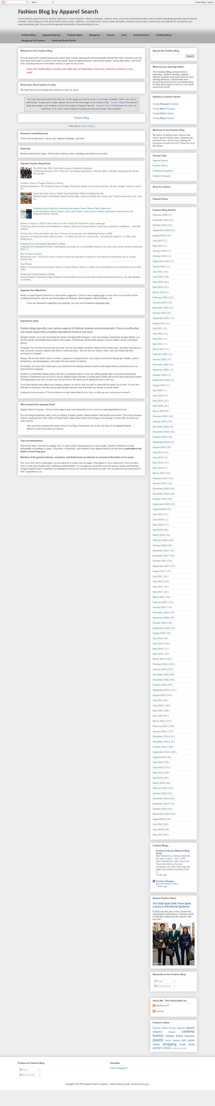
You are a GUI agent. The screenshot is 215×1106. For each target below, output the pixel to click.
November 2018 (161, 493)
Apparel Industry (52, 35)
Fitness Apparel (177, 1028)
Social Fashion (141, 35)
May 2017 (158, 586)
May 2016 (158, 648)
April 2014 (158, 778)
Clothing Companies (163, 170)
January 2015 (160, 731)
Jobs (124, 35)
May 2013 (158, 834)
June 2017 (158, 581)
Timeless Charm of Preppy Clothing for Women (41, 183)
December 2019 (161, 426)
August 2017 (159, 571)
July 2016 (158, 638)
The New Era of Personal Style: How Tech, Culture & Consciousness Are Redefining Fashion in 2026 (66, 233)
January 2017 (160, 607)
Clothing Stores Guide (64, 40)
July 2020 (158, 390)
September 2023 (161, 230)
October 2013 (160, 809)
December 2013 (161, 798)
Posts (159, 981)
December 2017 (161, 550)
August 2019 (159, 447)
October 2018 (160, 499)
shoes (156, 1044)
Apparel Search (104, 105)
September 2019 (161, 442)
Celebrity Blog (163, 35)
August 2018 (159, 509)
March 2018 (159, 535)
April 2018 (158, 530)
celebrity (188, 1031)
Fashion (160, 1011)
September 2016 (161, 628)
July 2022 (158, 271)
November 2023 (161, 220)
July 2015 (158, 700)
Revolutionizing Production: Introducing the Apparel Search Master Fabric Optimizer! (71, 208)
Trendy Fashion (166, 104)
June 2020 (158, 395)
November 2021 (161, 307)
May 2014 (158, 772)
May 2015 (158, 710)
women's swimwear (179, 1048)
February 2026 (160, 215)
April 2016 (158, 654)
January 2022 (160, 302)
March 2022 (159, 292)
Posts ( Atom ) (88, 126)
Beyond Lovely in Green (167, 884)
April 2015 (158, 715)
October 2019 (160, 437)
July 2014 (158, 762)
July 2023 (158, 240)
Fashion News (75, 35)
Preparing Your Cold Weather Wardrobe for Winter (42, 244)
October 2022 (160, 256)
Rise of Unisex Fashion (31, 254)
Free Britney (26, 264)
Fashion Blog (28, 35)
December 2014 (161, 736)
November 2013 (161, 803)
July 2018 (158, 514)
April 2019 (158, 468)
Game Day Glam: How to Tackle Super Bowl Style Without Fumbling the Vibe (68, 193)
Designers (94, 35)
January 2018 (160, 545)
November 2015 (161, 679)
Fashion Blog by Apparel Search (58, 12)
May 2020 (158, 401)
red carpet (188, 1040)
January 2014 (160, 793)
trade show (187, 1044)
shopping (169, 1044)
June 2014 (158, 767)
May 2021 (158, 338)
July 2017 (158, 576)
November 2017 (161, 555)
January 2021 (160, 359)
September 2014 (161, 752)
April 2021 (158, 344)
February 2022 (160, 297)
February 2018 (160, 540)
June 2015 (158, 705)
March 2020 (159, 411)
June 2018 (158, 519)
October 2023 (160, 225)
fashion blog (54, 377)
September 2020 (161, 380)
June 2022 (158, 276)
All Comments (163, 986)
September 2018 (161, 504)
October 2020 (160, 375)
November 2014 (161, 741)
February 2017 (160, 602)
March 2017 (159, 597)
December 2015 (161, 674)
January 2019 (160, 483)
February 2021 (160, 354)
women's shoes (162, 1047)
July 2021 (158, 328)
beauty (172, 1032)
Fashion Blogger (165, 881)
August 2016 (159, 633)
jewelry (158, 1040)
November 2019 (161, 431)
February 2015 (160, 726)
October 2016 (160, 623)
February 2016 (160, 664)
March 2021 (159, 349)
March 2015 (159, 721)
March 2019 (159, 473)
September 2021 (161, 318)
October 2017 (160, 561)
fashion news (181, 84)
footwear (189, 1036)
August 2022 (159, 266)
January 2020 (160, 421)
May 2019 (158, 462)
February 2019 (160, 478)
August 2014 (159, 757)
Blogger (145, 1084)
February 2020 (160, 416)
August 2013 (159, 819)
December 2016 (161, 612)
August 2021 (159, 323)
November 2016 (161, 617)
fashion (158, 1036)
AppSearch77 (162, 1005)
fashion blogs (88, 392)
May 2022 (158, 282)
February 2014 (160, 788)
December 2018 (161, 488)
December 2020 (161, 364)
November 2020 (161, 370)
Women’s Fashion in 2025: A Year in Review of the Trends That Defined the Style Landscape (62, 223)
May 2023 (158, 246)
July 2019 (158, 452)
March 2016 (159, 659)
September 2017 (161, 566)
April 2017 (158, 592)
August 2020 (159, 385)
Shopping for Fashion (33, 40)
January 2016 (160, 669)
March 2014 (159, 783)
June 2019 (158, 457)
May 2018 (158, 524)
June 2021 (158, 333)
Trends (110, 35)
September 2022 (161, 261)
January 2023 (160, 251)
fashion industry (93, 409)
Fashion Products (161, 176)
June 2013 (158, 829)
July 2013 (158, 824)
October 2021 (160, 313)
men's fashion (172, 1040)
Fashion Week (160, 1028)
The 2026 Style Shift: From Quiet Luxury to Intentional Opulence (62, 168)
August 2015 (159, 695)
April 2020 (158, 406)
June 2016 (158, 643)
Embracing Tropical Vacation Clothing (37, 274)
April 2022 (158, 287)
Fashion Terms (160, 165)
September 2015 (161, 690)
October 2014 (160, 747)
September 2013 (161, 814)
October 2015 (160, 684)
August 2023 (159, 235)
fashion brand (174, 1036)
